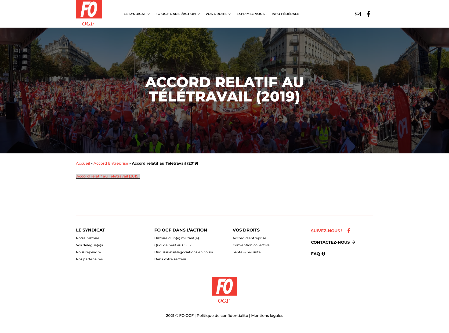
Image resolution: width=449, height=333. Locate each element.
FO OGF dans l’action (176, 14)
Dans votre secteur (170, 259)
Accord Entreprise (111, 163)
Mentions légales (267, 315)
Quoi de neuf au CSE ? (173, 245)
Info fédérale (285, 14)
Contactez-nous (330, 242)
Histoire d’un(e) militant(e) (176, 238)
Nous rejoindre (88, 252)
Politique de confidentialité (222, 315)
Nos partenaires (89, 259)
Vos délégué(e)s (89, 245)
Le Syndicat (135, 14)
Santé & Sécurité (247, 252)
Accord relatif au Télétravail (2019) (108, 176)
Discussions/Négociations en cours (183, 252)
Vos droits (216, 14)
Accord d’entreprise (249, 238)
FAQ (315, 253)
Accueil (83, 163)
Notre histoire (87, 238)
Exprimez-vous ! (251, 14)
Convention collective (251, 245)
